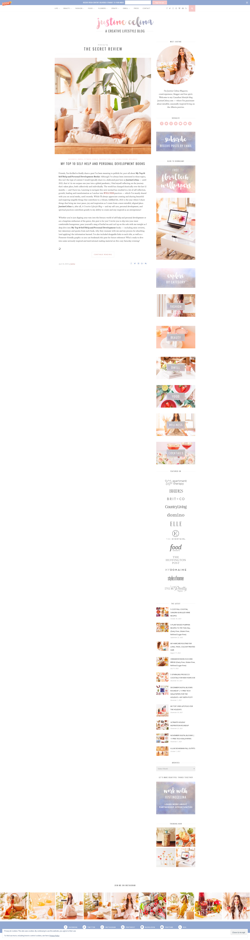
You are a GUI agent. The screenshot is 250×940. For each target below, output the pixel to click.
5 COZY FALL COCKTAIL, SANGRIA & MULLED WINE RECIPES (180, 612)
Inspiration (105, 159)
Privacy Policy (54, 936)
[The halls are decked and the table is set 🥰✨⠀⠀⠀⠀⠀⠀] (125, 906)
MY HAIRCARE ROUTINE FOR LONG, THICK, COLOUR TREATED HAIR (182, 646)
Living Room (122, 159)
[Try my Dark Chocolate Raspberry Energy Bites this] (153, 906)
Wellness (133, 159)
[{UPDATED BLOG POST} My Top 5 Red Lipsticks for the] (236, 906)
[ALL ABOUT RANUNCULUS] (166, 858)
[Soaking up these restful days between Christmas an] (69, 906)
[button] (125, 2)
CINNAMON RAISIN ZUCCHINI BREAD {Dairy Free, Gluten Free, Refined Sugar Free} (182, 662)
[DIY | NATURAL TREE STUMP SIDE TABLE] (166, 837)
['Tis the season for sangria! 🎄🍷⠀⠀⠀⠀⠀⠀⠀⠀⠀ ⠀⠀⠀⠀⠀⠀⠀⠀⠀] (208, 906)
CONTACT (146, 8)
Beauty (67, 8)
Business (72, 159)
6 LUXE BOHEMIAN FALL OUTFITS (182, 748)
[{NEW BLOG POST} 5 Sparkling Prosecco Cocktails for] (41, 906)
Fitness (87, 159)
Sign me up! (159, 3)
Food (90, 8)
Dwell (125, 8)
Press (136, 8)
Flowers (102, 8)
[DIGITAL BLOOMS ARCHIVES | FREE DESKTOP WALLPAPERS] (185, 858)
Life (56, 8)
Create (114, 8)
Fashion (78, 8)
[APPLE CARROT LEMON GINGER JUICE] (185, 837)
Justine (72, 264)
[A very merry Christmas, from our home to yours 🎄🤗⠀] (97, 906)
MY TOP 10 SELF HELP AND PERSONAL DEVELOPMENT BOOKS (103, 163)
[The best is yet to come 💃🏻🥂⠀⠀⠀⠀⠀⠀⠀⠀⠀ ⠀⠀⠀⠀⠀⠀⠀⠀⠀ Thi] (14, 906)
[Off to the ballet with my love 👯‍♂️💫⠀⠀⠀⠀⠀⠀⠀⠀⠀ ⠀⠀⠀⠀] (180, 906)
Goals (95, 159)
